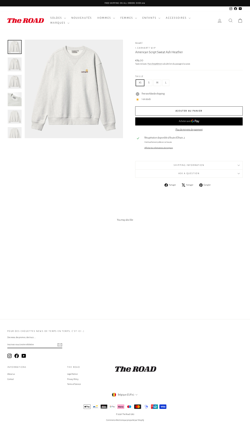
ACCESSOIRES (177, 18)
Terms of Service (74, 384)
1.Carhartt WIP (145, 48)
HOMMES (104, 18)
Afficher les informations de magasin (158, 148)
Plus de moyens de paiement (189, 129)
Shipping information (189, 165)
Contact (10, 379)
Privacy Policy (73, 379)
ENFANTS (150, 18)
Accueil (138, 43)
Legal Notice (72, 374)
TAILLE (139, 76)
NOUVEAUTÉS (81, 18)
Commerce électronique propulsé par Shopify (125, 420)
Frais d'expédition (155, 64)
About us (11, 374)
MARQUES (58, 22)
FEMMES (127, 18)
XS (140, 82)
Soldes (56, 18)
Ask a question (189, 173)
